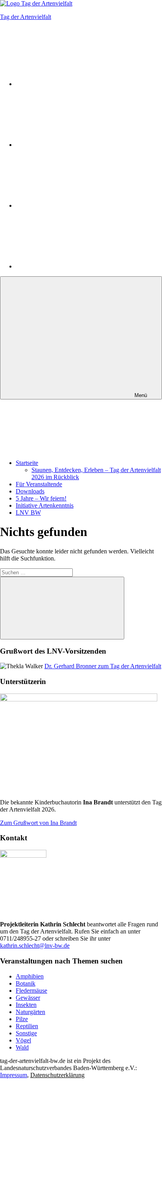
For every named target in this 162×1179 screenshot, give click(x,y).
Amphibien (30, 976)
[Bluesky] (75, 205)
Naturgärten (30, 1011)
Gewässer (28, 997)
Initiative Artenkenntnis (45, 505)
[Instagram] (75, 84)
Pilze (22, 1019)
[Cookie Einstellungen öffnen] (59, 1135)
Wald (22, 1047)
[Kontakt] (75, 266)
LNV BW (28, 512)
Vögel (23, 1040)
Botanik (25, 983)
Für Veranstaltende (39, 484)
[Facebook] (75, 144)
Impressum (13, 1075)
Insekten (26, 1004)
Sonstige (26, 1033)
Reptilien (27, 1026)
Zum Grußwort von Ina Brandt (38, 822)
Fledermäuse (31, 990)
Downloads (30, 491)
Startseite (27, 462)
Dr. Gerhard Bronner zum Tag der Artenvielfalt (102, 666)
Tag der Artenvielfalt (25, 16)
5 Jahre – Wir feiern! (41, 498)
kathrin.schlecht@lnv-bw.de (35, 945)
